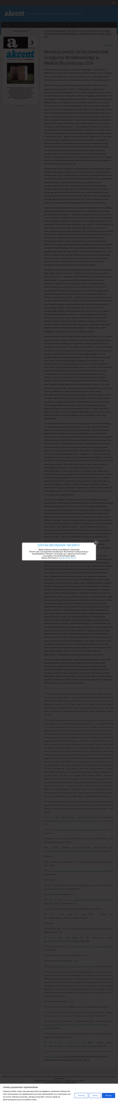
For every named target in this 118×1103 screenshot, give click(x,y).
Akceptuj (108, 1095)
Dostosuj (81, 1095)
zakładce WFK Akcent (67, 558)
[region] (59, 1093)
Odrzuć (95, 1095)
